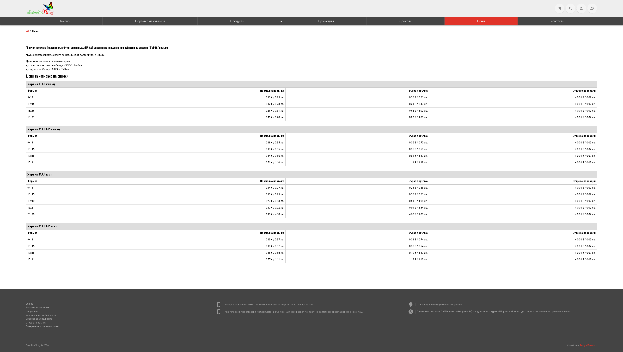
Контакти (557, 21)
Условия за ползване (37, 307)
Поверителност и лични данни (42, 326)
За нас (29, 303)
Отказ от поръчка (36, 322)
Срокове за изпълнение (39, 319)
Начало (64, 21)
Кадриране (32, 311)
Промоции (326, 21)
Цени (481, 21)
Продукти (237, 21)
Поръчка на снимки (150, 21)
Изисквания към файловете (41, 315)
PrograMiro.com (588, 345)
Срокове (405, 21)
